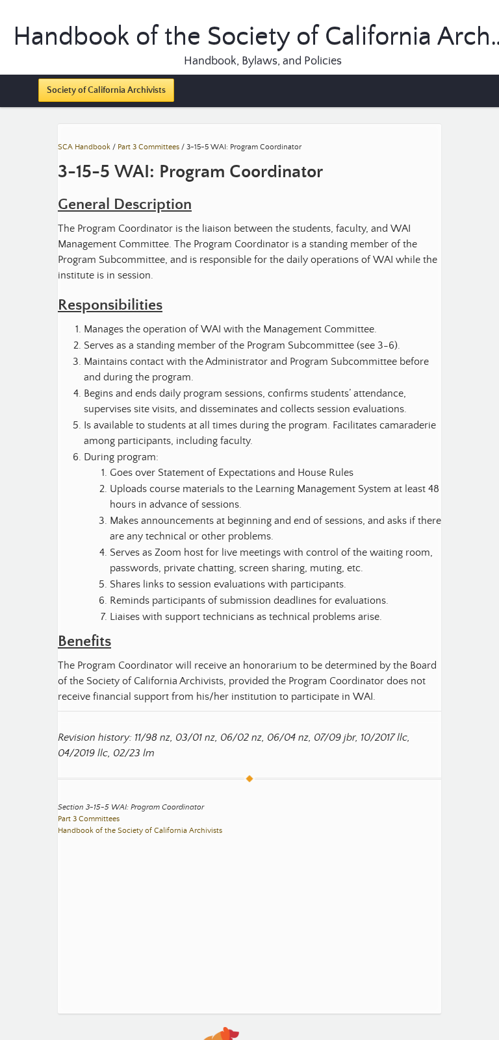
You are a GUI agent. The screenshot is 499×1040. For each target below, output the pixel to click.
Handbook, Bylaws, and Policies (263, 61)
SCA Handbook (84, 147)
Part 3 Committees (148, 147)
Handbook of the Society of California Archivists (140, 830)
